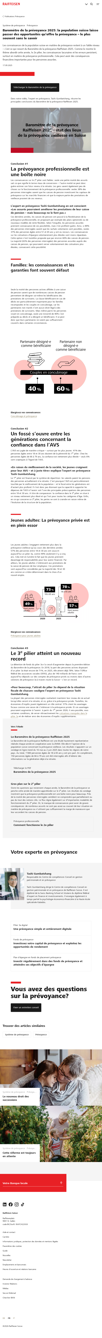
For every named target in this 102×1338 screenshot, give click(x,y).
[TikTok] (23, 1204)
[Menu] (97, 4)
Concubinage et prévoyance (24, 416)
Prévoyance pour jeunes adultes (26, 635)
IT (14, 1318)
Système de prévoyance (17, 1034)
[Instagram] (17, 1204)
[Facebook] (11, 1204)
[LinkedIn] (5, 1204)
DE (4, 1318)
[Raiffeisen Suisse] (11, 4)
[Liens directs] (86, 4)
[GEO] (61, 1182)
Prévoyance (41, 1034)
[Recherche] (91, 4)
